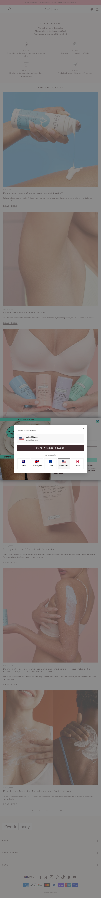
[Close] (83, 428)
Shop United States (50, 448)
